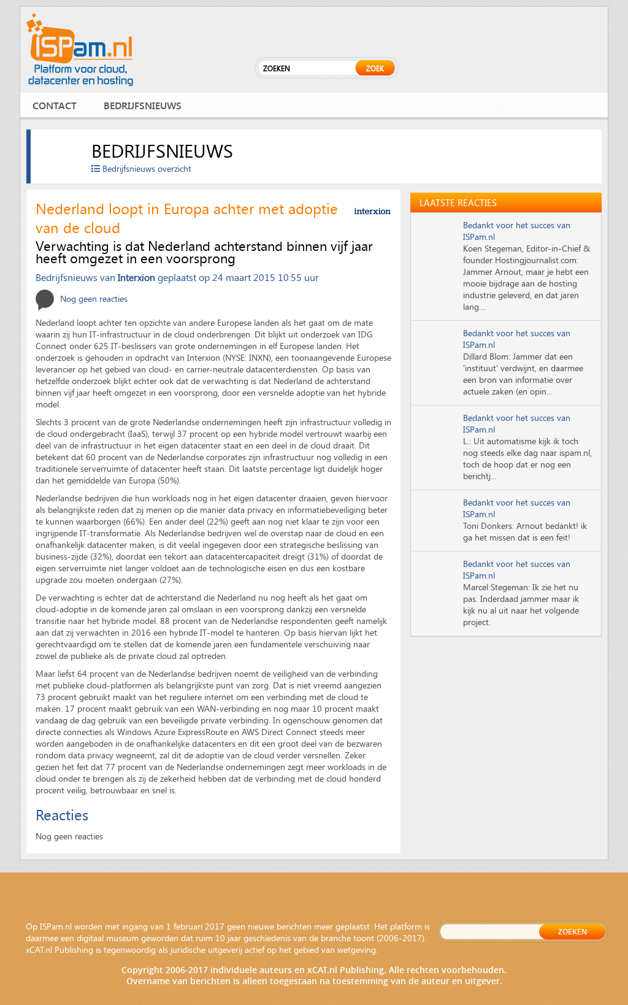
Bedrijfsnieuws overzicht (145, 168)
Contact (55, 105)
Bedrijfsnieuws (143, 105)
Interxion (136, 277)
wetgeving (356, 949)
